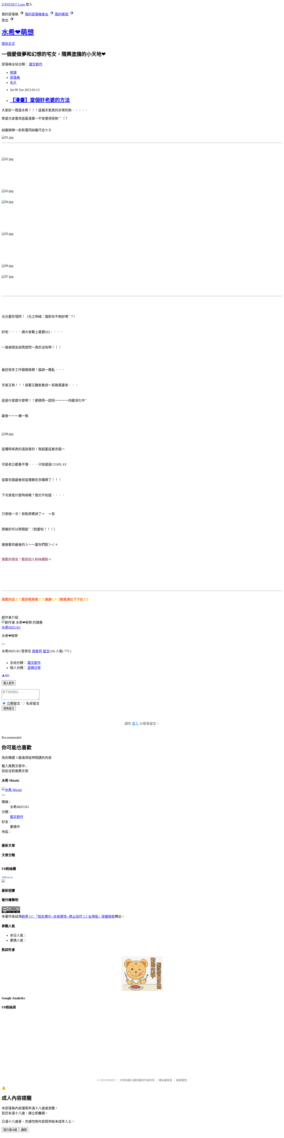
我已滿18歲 (10, 1129)
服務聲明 (181, 1080)
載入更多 (8, 683)
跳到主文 (8, 43)
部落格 (15, 77)
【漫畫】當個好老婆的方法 (40, 100)
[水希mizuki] (3, 881)
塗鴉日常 (34, 668)
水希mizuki (7, 877)
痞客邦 (37, 651)
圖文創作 (35, 64)
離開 (24, 1129)
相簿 (13, 72)
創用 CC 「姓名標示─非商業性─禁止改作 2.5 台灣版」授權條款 (68, 916)
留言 (46, 651)
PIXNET (111, 1080)
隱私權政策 (165, 1080)
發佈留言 (8, 708)
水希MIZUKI (11, 627)
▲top (5, 675)
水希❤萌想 (18, 32)
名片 (13, 82)
